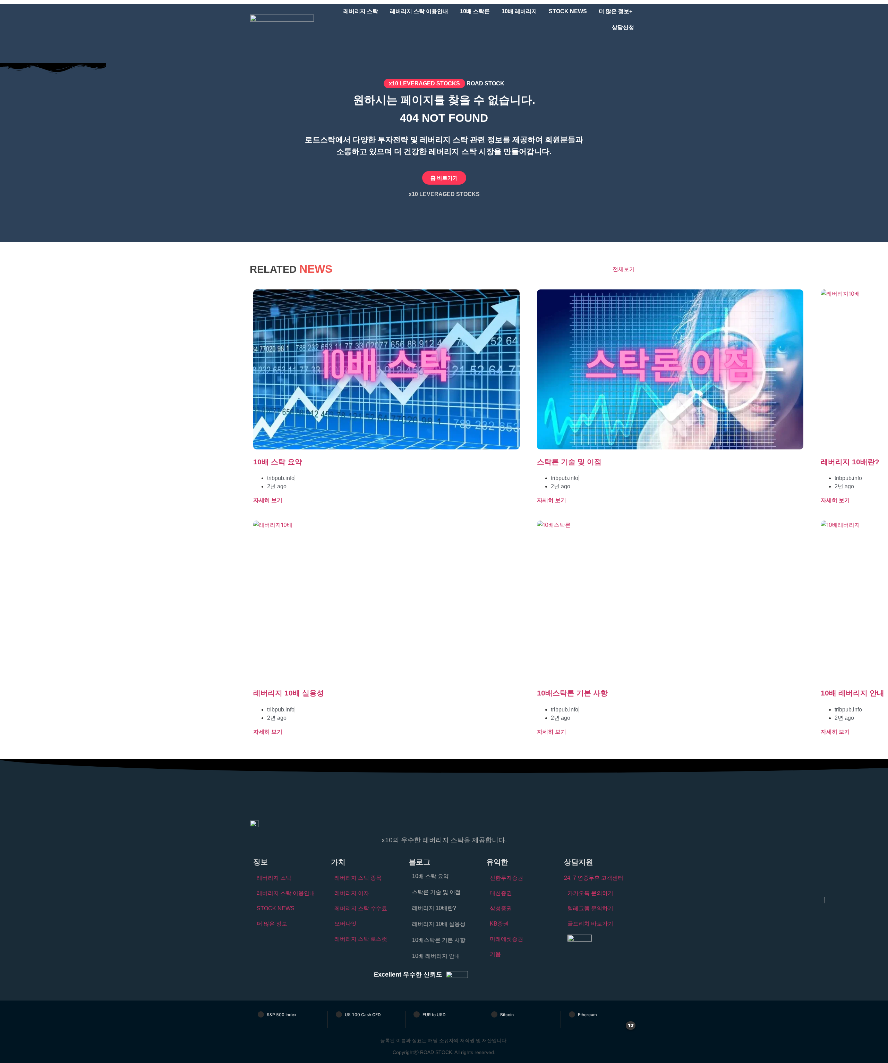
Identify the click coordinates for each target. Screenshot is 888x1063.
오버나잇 (345, 924)
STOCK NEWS (568, 11)
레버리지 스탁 (360, 11)
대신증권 (501, 893)
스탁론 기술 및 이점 (569, 462)
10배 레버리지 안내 (852, 693)
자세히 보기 (267, 500)
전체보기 (624, 269)
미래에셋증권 (506, 939)
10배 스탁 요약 (277, 462)
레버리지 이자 (351, 893)
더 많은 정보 (272, 924)
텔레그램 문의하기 (590, 908)
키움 (495, 954)
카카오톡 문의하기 (590, 893)
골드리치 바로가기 (590, 924)
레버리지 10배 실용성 (288, 693)
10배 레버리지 (519, 11)
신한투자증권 (506, 878)
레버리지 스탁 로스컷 (360, 939)
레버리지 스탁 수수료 (360, 908)
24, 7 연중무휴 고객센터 (593, 878)
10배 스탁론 (475, 11)
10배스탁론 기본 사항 (572, 693)
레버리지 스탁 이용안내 (419, 11)
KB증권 (499, 924)
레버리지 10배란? (850, 462)
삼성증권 (501, 908)
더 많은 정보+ (615, 11)
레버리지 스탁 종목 (358, 878)
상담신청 (623, 27)
